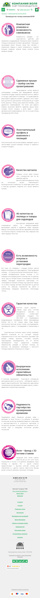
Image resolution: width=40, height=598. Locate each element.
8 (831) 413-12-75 (25, 10)
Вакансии (20, 496)
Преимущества (20, 527)
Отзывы (20, 505)
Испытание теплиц (20, 530)
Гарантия (20, 537)
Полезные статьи (20, 509)
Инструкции (20, 512)
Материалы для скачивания (20, 516)
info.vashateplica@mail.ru (20, 491)
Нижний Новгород (14, 9)
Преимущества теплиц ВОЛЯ (17, 13)
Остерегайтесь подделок (20, 534)
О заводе (20, 502)
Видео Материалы (20, 519)
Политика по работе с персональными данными (20, 556)
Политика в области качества (20, 589)
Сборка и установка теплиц (20, 523)
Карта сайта (20, 493)
